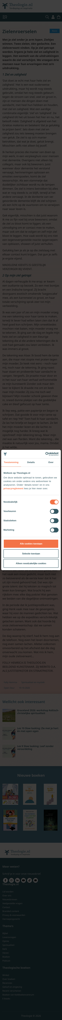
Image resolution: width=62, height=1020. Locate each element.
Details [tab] (31, 462)
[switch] (54, 511)
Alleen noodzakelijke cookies (31, 563)
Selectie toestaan (31, 553)
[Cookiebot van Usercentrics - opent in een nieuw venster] (45, 454)
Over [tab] (51, 462)
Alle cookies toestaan (31, 543)
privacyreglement (13, 488)
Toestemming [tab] (11, 462)
